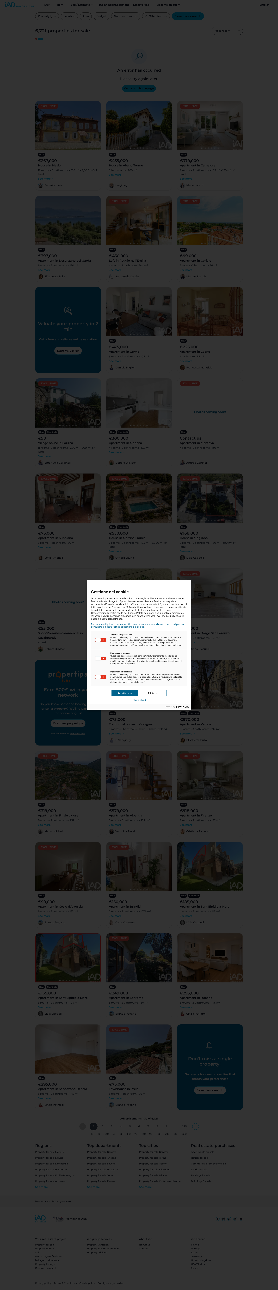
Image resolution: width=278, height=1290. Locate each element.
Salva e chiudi (139, 700)
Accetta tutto (125, 693)
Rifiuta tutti (153, 693)
